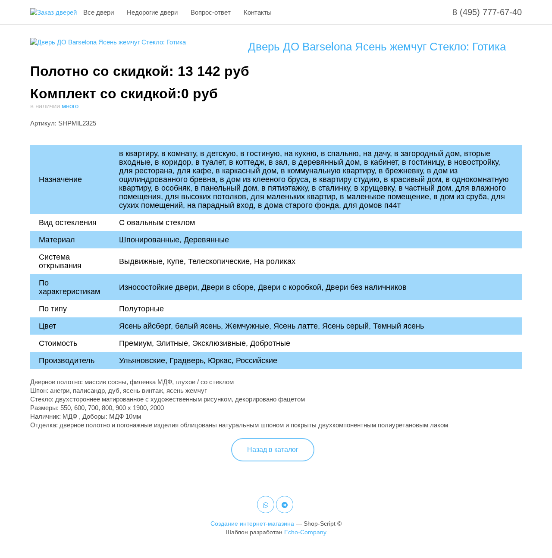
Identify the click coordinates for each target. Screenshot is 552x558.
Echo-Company (305, 532)
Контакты (258, 12)
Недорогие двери (152, 12)
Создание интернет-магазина (252, 523)
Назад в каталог (272, 449)
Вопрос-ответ (211, 12)
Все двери (98, 12)
